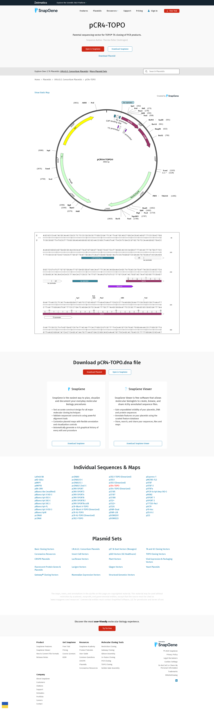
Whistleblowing (171, 675)
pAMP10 (38, 486)
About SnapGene (43, 679)
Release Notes (42, 657)
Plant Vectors (115, 559)
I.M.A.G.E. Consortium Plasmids (86, 549)
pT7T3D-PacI (152, 503)
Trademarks (173, 672)
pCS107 (112, 494)
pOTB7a (149, 488)
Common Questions (87, 657)
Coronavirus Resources (45, 554)
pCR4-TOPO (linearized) (119, 488)
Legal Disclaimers (171, 658)
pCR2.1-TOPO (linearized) (120, 477)
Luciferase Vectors (80, 559)
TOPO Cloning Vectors (156, 554)
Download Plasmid (107, 56)
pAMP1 (38, 483)
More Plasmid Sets (98, 71)
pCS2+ (111, 500)
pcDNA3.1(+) (77, 480)
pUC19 (148, 506)
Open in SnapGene (93, 49)
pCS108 (112, 497)
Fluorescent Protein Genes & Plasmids (48, 568)
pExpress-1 (151, 477)
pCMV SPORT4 (78, 494)
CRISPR (82, 661)
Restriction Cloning (108, 646)
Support (127, 11)
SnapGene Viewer (43, 650)
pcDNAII (75, 477)
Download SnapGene (120, 49)
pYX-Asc (149, 509)
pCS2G (112, 506)
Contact (39, 704)
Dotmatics (40, 693)
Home (37, 79)
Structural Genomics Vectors (122, 575)
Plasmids (97, 11)
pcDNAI (38, 518)
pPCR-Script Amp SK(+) (156, 491)
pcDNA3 (38, 515)
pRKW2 (149, 494)
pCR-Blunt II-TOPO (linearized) (85, 509)
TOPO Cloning (106, 664)
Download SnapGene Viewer (138, 443)
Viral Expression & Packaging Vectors (159, 560)
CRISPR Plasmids (42, 559)
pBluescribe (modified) (45, 491)
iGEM (64, 657)
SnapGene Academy (87, 646)
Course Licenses (69, 654)
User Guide (83, 654)
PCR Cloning (106, 661)
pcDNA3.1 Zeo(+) (79, 486)
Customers (40, 682)
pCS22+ (112, 503)
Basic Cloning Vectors (44, 549)
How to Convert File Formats (47, 654)
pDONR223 (114, 518)
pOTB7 (149, 483)
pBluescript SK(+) (42, 500)
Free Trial (173, 11)
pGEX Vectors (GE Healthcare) (122, 554)
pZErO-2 (149, 512)
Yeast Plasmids (153, 567)
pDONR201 (114, 515)
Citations (39, 686)
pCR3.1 (112, 480)
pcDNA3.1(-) (77, 483)
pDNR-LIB (113, 512)
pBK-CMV (39, 488)
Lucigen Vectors (79, 567)
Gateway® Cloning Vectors (46, 575)
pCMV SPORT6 (78, 497)
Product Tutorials (86, 650)
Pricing (139, 11)
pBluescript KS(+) (42, 497)
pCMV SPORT (77, 488)
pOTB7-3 (150, 486)
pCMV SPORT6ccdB (80, 503)
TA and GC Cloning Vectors (158, 549)
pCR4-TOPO (114, 486)
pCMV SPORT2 (78, 491)
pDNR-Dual (114, 509)
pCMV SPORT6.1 (78, 500)
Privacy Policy (172, 655)
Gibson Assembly (108, 654)
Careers (39, 700)
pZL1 (148, 515)
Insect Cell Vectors (80, 554)
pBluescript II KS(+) (43, 509)
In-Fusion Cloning (108, 657)
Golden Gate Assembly (110, 668)
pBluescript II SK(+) (43, 494)
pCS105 (112, 491)
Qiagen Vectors (116, 567)
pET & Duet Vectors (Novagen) (122, 549)
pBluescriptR (40, 512)
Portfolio (39, 697)
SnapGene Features (44, 646)
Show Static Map (42, 92)
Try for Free (107, 628)
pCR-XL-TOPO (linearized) (83, 515)
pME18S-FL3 (151, 480)
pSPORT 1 (150, 497)
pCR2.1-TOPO (77, 518)
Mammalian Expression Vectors (86, 575)
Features (84, 11)
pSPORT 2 (150, 500)
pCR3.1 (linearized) (117, 483)
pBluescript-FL (41, 506)
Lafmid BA (39, 477)
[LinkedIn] (176, 681)
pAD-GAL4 (39, 480)
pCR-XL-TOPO (78, 512)
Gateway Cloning (107, 650)
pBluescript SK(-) (42, 503)
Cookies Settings (171, 662)
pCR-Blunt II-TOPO (80, 506)
